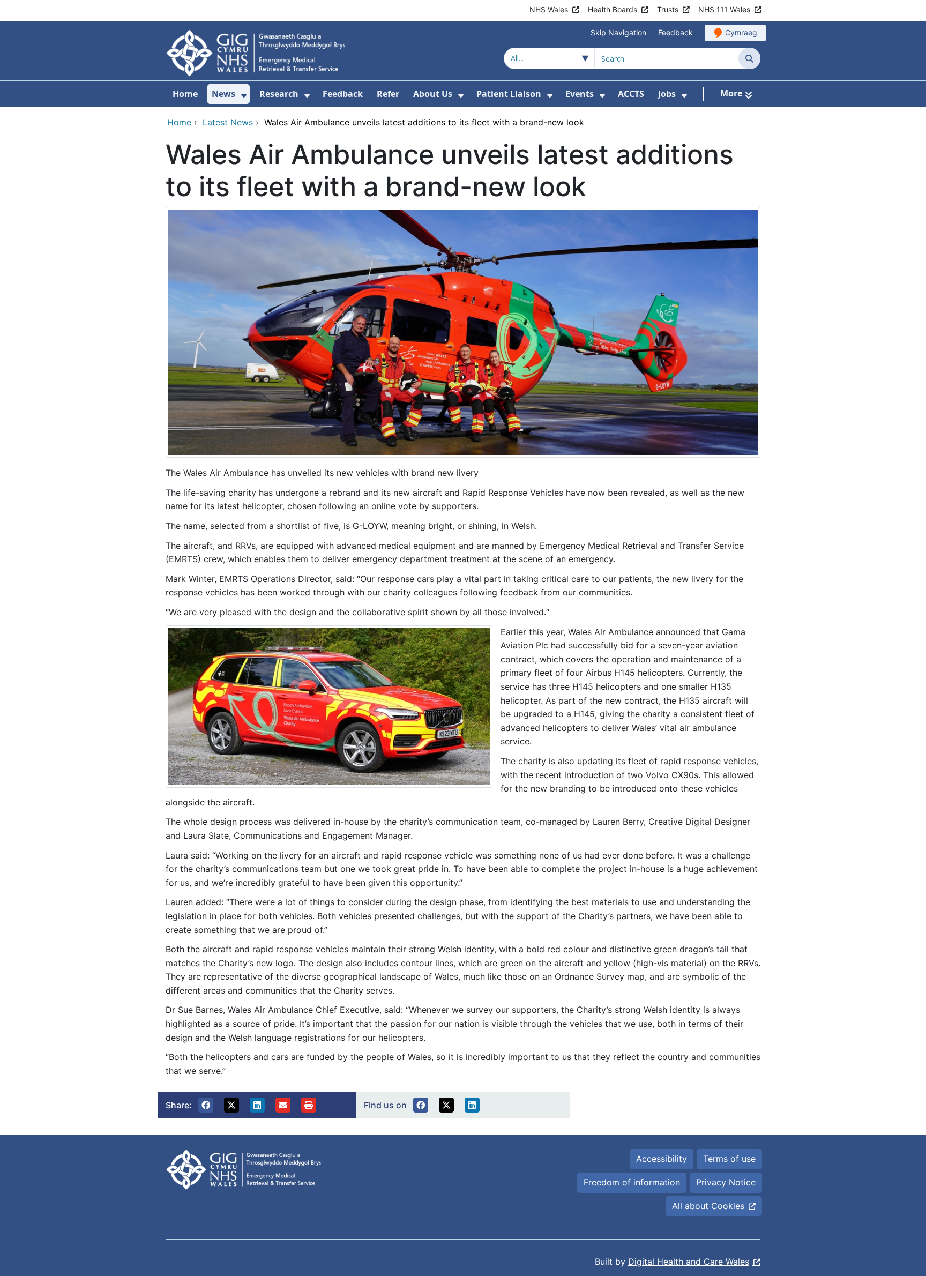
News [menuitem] (223, 94)
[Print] (309, 1105)
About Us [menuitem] (432, 94)
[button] (206, 1105)
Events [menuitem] (579, 94)
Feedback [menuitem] (343, 94)
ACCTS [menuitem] (631, 94)
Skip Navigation (618, 32)
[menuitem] (244, 95)
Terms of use (729, 1158)
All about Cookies (708, 1205)
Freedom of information (632, 1182)
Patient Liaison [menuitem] (508, 94)
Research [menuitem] (278, 94)
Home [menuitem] (185, 94)
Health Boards (612, 9)
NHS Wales (548, 9)
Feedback (675, 32)
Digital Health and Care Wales (688, 1261)
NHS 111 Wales (724, 9)
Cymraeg (741, 32)
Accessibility (661, 1158)
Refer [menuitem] (388, 94)
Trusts (667, 9)
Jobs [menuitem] (667, 94)
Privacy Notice (726, 1182)
